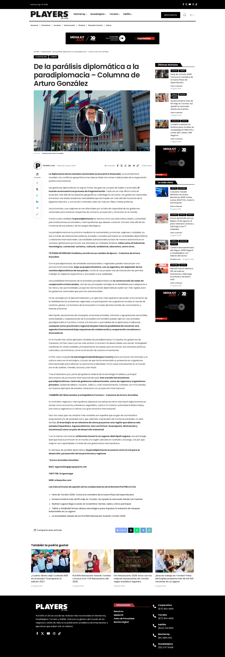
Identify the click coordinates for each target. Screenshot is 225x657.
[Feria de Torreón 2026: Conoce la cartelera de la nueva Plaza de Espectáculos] (162, 74)
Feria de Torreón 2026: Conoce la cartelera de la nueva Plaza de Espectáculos (93, 494)
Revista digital (170, 15)
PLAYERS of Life (49, 166)
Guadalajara (175, 121)
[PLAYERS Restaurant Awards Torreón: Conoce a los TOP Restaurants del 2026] (92, 561)
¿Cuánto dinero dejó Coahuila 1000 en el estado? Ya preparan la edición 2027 (49, 578)
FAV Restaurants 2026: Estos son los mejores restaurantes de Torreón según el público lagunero (133, 578)
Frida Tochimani (176, 86)
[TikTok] (196, 4)
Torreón (53, 57)
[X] (186, 4)
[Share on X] (121, 166)
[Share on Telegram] (134, 166)
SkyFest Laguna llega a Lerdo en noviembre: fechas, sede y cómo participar (91, 503)
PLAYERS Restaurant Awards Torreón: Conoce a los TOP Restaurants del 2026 (92, 578)
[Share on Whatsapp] (125, 166)
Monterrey (182, 188)
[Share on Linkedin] (130, 166)
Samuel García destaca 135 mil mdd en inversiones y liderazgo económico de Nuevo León (181, 274)
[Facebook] (183, 4)
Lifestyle (184, 121)
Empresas (174, 94)
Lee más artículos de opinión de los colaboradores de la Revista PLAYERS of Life (92, 486)
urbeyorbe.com (62, 480)
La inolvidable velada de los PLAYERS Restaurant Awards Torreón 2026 (88, 515)
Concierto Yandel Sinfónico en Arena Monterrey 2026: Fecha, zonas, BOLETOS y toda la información (182, 197)
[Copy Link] (138, 166)
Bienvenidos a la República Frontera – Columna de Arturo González (101, 395)
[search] (184, 15)
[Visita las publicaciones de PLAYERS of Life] (38, 166)
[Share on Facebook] (117, 166)
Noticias (174, 70)
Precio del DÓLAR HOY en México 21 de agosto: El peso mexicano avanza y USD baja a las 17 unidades (182, 223)
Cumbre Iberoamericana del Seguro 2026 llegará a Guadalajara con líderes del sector (182, 251)
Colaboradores (41, 57)
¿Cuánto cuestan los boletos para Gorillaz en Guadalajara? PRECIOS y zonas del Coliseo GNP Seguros (182, 130)
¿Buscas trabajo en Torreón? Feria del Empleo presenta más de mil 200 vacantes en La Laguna (174, 578)
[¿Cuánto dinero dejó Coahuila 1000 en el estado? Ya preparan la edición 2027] (50, 561)
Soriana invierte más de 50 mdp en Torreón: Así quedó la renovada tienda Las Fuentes (97, 499)
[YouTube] (190, 4)
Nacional (174, 214)
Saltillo (190, 214)
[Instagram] (193, 4)
